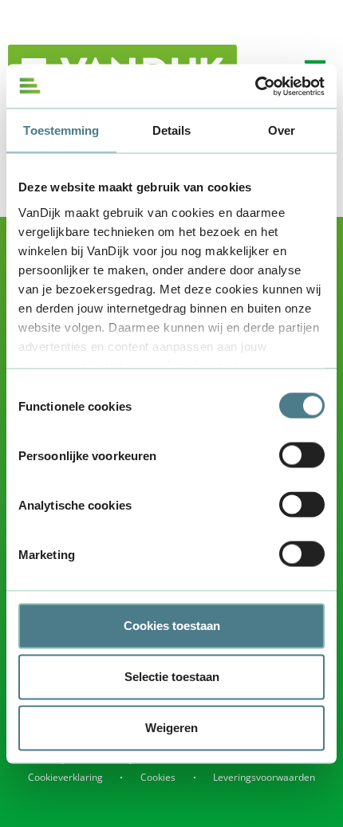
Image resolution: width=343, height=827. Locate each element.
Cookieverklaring (65, 777)
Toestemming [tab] (61, 130)
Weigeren (171, 727)
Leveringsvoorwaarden (264, 777)
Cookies (157, 777)
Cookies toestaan (172, 625)
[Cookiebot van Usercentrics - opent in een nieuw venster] (255, 86)
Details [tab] (171, 130)
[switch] (302, 455)
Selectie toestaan (171, 676)
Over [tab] (281, 130)
